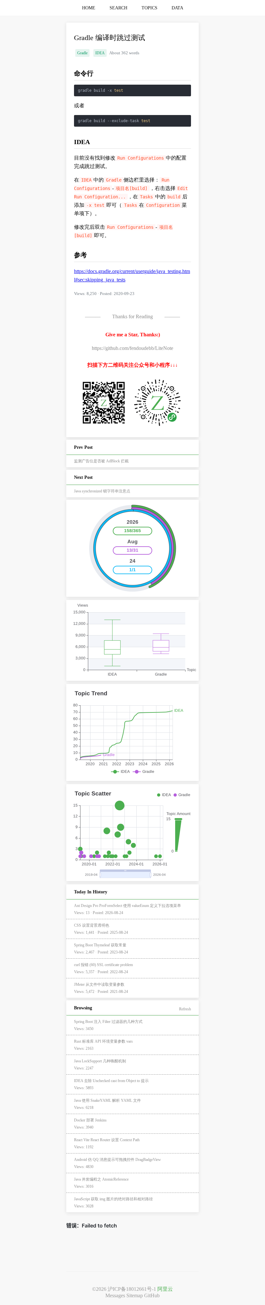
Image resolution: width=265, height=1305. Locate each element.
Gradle (82, 53)
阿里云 (165, 1289)
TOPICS (149, 7)
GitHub (152, 1295)
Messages (115, 1295)
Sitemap (134, 1295)
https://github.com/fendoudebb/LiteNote (132, 348)
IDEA (100, 53)
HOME (88, 7)
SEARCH (118, 7)
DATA (177, 7)
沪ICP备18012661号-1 (132, 1289)
